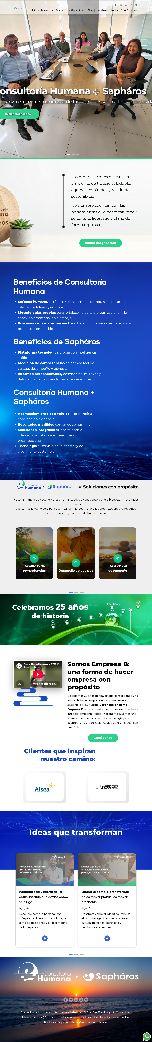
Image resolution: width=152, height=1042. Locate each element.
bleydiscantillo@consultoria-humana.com (52, 1017)
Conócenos (103, 738)
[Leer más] (45, 938)
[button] (71, 592)
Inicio (35, 10)
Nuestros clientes (107, 10)
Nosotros (47, 10)
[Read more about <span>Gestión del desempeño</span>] (131, 544)
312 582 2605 (92, 1012)
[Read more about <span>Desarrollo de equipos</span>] (90, 544)
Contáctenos (129, 10)
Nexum (102, 1022)
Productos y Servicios (69, 10)
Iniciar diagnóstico (100, 243)
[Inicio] (19, 9)
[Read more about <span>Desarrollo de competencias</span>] (48, 544)
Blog (90, 10)
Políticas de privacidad (60, 1022)
